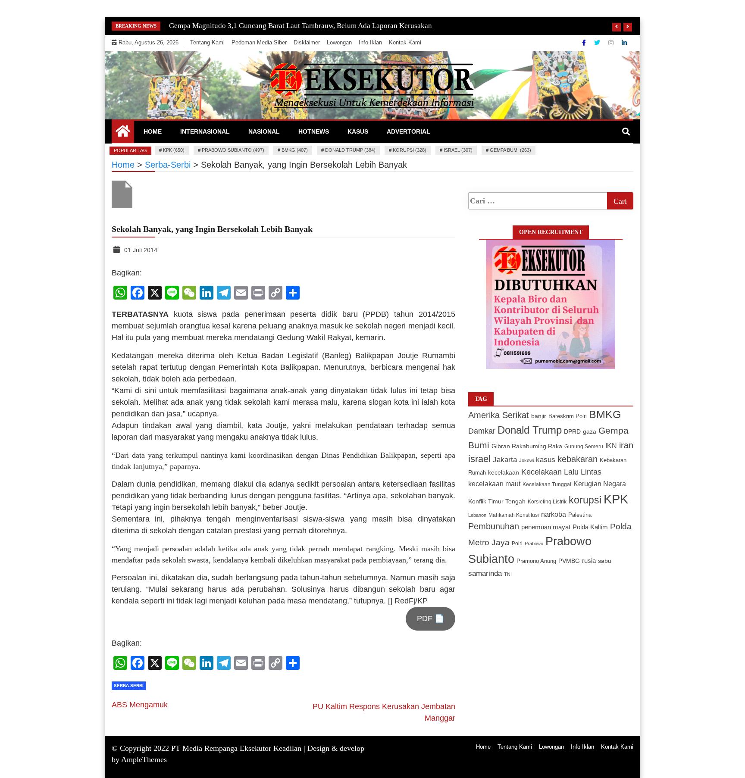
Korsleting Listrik (547, 502)
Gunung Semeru (583, 446)
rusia (589, 560)
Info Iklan (370, 42)
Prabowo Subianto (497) (233, 150)
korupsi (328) (409, 150)
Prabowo (534, 543)
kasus (545, 460)
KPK (616, 499)
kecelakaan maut (494, 483)
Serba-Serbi (129, 685)
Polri (517, 543)
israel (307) (458, 150)
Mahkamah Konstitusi (513, 515)
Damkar (481, 430)
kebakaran (577, 459)
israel (479, 458)
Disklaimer (307, 42)
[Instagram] (611, 42)
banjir (538, 416)
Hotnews (313, 131)
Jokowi (526, 460)
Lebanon (477, 515)
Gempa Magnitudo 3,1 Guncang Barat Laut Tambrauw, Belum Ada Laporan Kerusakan (300, 26)
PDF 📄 (430, 618)
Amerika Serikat (498, 415)
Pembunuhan (493, 526)
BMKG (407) (295, 150)
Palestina (580, 515)
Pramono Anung (536, 561)
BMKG (605, 414)
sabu (604, 560)
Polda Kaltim (590, 527)
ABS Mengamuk (140, 704)
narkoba (553, 514)
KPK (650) (174, 150)
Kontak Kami (405, 42)
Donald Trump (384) (350, 150)
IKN (611, 446)
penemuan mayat (545, 527)
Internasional (205, 131)
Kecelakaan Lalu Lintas (561, 472)
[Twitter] (598, 42)
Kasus (357, 131)
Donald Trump (530, 430)
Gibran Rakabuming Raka (526, 446)
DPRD (572, 431)
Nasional (264, 131)
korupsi (585, 500)
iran (626, 445)
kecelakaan (503, 472)
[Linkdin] (624, 42)
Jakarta (505, 460)
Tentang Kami (207, 42)
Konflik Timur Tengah (497, 501)
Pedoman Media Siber (259, 42)
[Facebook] (585, 42)
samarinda (485, 573)
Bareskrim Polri (567, 416)
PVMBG (569, 560)
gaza (589, 431)
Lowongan (339, 42)
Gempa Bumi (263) (510, 150)
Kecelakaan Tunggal (547, 484)
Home (153, 131)
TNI (508, 574)
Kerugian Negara (599, 483)
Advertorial (408, 131)
